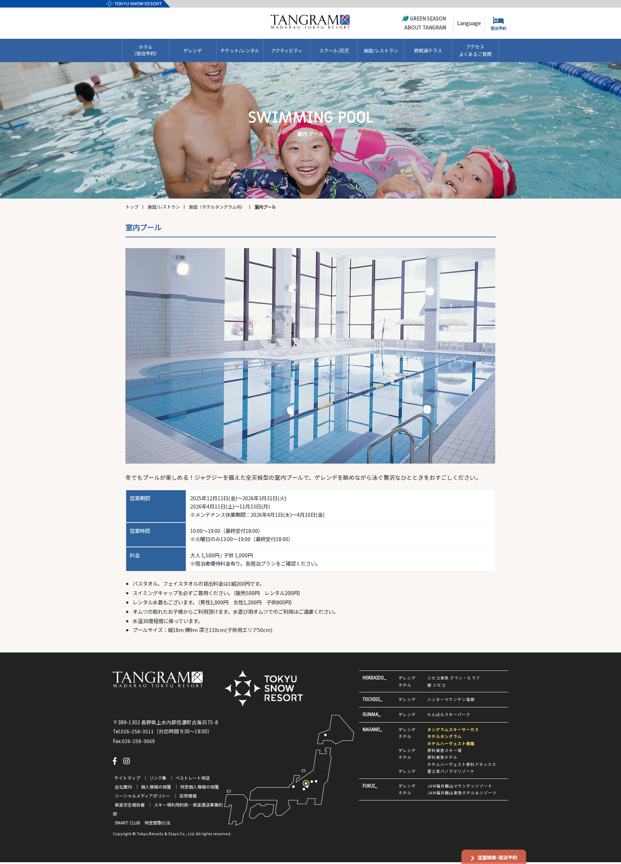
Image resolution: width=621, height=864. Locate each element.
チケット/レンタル (239, 50)
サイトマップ (127, 778)
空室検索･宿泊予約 (497, 857)
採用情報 (188, 796)
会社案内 (123, 787)
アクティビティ (287, 50)
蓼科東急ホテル (442, 757)
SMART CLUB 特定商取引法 (142, 822)
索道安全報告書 (130, 805)
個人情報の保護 (156, 787)
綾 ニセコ (436, 685)
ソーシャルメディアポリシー (142, 796)
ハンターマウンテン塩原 (451, 699)
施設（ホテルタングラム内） (217, 207)
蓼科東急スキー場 (444, 750)
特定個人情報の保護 (199, 787)
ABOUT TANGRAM (425, 27)
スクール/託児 (334, 50)
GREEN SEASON (428, 18)
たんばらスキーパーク (448, 714)
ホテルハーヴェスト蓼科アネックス (461, 764)
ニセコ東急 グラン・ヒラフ (453, 677)
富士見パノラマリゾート (451, 771)
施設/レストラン (381, 50)
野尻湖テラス (428, 50)
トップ (131, 207)
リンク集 (157, 778)
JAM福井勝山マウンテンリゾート (459, 786)
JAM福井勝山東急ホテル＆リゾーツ (462, 792)
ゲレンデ (192, 50)
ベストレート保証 (192, 778)
